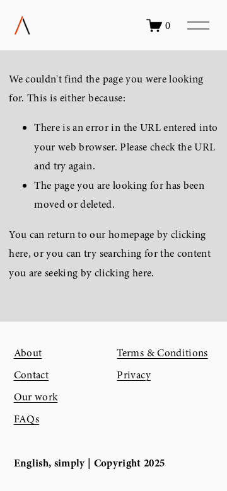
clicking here (123, 273)
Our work (36, 397)
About (28, 353)
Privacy (133, 375)
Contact (31, 375)
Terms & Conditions (162, 353)
